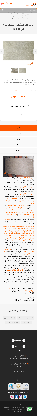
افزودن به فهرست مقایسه (21, 114)
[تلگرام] (25, 397)
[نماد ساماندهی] (18, 386)
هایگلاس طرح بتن (13, 323)
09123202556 (24, 358)
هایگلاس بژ (27, 323)
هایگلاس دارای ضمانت (26, 318)
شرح (18, 128)
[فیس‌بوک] (16, 397)
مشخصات (18, 134)
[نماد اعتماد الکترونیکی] (25, 386)
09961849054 (14, 358)
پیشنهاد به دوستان (16, 114)
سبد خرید (2, 3)
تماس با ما (18, 145)
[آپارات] (12, 397)
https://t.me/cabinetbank (24, 300)
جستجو (2, 10)
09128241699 (19, 366)
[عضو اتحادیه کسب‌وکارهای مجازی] (11, 386)
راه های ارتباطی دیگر (19, 372)
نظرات (18, 139)
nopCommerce (18, 412)
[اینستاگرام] (20, 397)
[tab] (18, 128)
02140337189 (29, 293)
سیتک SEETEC (13, 91)
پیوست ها (18, 150)
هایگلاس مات (10, 318)
